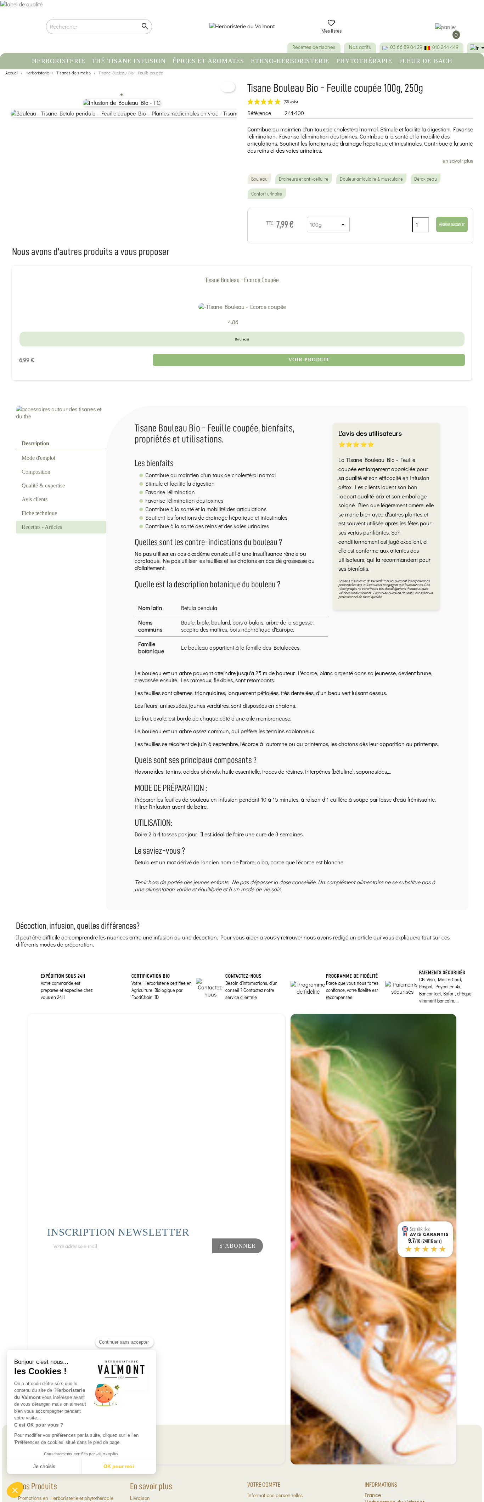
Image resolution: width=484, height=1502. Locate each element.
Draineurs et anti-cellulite (304, 179)
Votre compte (263, 1484)
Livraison (140, 1498)
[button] (14, 1489)
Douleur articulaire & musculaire (371, 179)
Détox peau (425, 179)
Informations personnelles (275, 1495)
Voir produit (309, 359)
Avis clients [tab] (34, 499)
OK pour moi (118, 1466)
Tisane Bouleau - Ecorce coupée (242, 280)
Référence (259, 113)
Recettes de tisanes (314, 47)
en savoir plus (458, 160)
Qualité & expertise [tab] (43, 485)
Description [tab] (35, 443)
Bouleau (259, 179)
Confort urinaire (266, 194)
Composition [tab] (36, 472)
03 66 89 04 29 (406, 47)
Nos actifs (360, 47)
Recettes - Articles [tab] (42, 527)
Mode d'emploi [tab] (38, 458)
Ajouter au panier (452, 224)
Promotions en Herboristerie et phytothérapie (65, 1498)
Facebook (166, 1265)
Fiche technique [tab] (39, 513)
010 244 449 (445, 47)
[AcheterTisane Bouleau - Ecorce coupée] (242, 306)
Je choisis (44, 1466)
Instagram (190, 1265)
